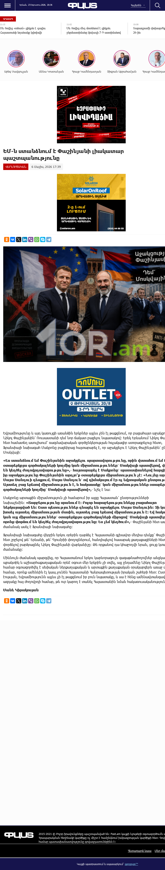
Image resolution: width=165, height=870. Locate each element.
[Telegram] (48, 239)
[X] (18, 239)
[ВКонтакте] (12, 239)
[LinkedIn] (24, 239)
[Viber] (30, 239)
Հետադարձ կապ (139, 851)
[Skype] (42, 239)
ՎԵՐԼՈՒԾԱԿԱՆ (15, 166)
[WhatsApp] (36, 239)
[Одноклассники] (6, 239)
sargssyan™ (131, 863)
